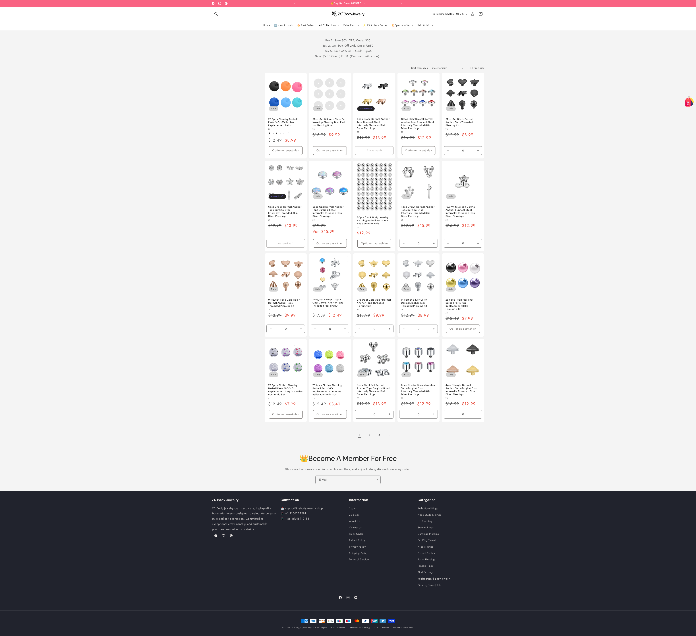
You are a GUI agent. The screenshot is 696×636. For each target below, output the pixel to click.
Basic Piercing (426, 559)
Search (353, 508)
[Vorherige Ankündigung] (295, 3)
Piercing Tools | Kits (429, 585)
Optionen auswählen (285, 150)
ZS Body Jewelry (299, 627)
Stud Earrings (426, 572)
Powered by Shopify (317, 627)
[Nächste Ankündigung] (401, 3)
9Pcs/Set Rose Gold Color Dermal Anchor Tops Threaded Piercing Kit (284, 302)
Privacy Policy (357, 547)
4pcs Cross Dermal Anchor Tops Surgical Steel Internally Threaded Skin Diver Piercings (373, 124)
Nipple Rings (425, 547)
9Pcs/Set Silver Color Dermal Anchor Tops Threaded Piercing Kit (414, 302)
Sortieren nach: (420, 68)
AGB (375, 627)
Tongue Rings (425, 566)
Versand (385, 627)
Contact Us (355, 527)
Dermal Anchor (426, 553)
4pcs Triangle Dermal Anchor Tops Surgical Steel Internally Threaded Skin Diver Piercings (462, 390)
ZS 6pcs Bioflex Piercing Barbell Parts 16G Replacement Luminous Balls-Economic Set (327, 390)
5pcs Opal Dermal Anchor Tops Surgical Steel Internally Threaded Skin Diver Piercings (328, 211)
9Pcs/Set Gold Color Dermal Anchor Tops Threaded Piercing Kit (374, 302)
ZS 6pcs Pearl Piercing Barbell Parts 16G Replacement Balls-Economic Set (459, 304)
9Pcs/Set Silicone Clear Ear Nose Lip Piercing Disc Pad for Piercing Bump (328, 122)
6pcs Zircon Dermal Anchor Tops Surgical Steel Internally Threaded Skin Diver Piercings (285, 211)
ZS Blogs (354, 515)
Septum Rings (426, 527)
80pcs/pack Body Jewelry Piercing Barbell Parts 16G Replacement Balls (372, 220)
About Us (354, 521)
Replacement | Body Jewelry (434, 578)
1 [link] (359, 435)
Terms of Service (359, 559)
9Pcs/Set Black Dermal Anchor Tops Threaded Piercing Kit (459, 122)
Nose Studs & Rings (429, 515)
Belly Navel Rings (428, 508)
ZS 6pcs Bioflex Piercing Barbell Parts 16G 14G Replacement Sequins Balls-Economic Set (285, 390)
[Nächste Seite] (389, 435)
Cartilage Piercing (428, 534)
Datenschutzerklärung (359, 627)
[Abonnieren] (376, 480)
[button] (216, 14)
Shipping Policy (358, 553)
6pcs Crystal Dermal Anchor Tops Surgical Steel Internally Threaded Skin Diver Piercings (418, 390)
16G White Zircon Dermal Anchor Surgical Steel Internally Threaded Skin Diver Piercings (460, 211)
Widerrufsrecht (337, 627)
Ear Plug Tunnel (427, 540)
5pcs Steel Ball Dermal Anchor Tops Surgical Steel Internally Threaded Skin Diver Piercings (373, 390)
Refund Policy (357, 540)
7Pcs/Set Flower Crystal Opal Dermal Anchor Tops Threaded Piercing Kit (327, 302)
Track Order (356, 534)
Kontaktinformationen (403, 627)
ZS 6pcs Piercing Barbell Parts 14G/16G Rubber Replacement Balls (282, 122)
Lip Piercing (425, 521)
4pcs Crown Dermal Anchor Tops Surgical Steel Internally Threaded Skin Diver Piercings (417, 211)
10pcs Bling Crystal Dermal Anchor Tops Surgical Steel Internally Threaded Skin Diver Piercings (417, 124)
